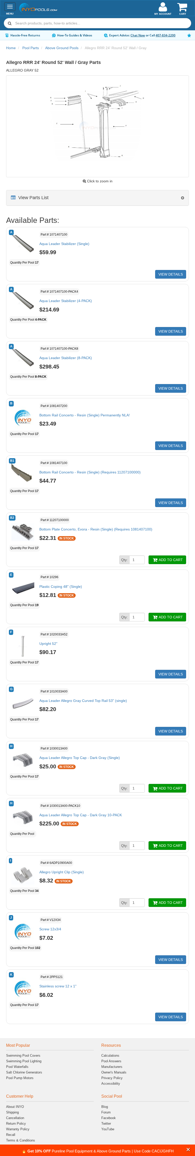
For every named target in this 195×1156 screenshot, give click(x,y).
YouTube (107, 1129)
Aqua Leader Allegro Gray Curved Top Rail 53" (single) (83, 701)
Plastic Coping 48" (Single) (60, 586)
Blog (104, 1107)
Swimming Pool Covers (23, 1055)
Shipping (12, 1112)
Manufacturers (111, 1067)
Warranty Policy (17, 1129)
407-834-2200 (165, 35)
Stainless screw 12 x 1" (57, 986)
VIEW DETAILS (170, 274)
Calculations (110, 1055)
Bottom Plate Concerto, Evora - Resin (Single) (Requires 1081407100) (95, 529)
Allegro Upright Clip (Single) (61, 872)
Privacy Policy (112, 1078)
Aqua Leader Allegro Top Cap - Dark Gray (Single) (79, 758)
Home (11, 48)
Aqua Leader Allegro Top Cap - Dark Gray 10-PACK (80, 815)
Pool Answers (111, 1061)
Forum (106, 1112)
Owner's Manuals (113, 1072)
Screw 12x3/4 (50, 929)
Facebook (108, 1118)
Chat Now (138, 35)
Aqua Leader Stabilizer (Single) (64, 244)
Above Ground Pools (61, 48)
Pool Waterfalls (17, 1067)
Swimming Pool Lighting (23, 1061)
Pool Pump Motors (20, 1078)
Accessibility (110, 1083)
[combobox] (97, 23)
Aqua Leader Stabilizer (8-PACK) (65, 358)
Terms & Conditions (20, 1140)
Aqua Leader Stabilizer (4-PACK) (65, 301)
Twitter (106, 1123)
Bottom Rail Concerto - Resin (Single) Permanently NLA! (84, 415)
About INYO (15, 1107)
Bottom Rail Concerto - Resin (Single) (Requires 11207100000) (90, 472)
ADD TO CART (170, 560)
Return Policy (16, 1123)
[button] (188, 1149)
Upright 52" (48, 644)
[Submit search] (9, 23)
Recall (10, 1135)
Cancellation (15, 1118)
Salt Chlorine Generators (24, 1072)
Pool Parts (30, 48)
